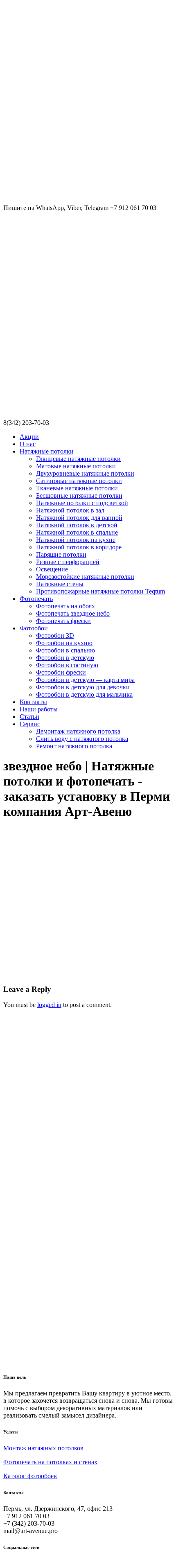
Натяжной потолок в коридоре (79, 547)
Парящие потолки (61, 554)
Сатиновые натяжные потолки (79, 480)
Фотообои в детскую (65, 657)
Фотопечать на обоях (65, 606)
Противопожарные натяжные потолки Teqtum (100, 591)
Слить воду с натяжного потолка (82, 738)
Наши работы (39, 709)
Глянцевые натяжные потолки (78, 458)
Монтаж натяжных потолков (43, 1448)
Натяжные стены (59, 583)
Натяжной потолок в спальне (77, 532)
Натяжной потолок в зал (70, 510)
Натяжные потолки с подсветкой (82, 502)
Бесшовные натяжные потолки (79, 495)
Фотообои (34, 628)
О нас (28, 443)
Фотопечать (36, 598)
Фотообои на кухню (64, 642)
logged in (49, 1004)
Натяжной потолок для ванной (79, 517)
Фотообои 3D (55, 635)
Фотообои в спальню (65, 650)
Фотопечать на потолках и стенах (50, 1461)
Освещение (52, 569)
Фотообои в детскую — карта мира (85, 679)
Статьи (29, 716)
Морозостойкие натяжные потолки (85, 576)
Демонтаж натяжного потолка (78, 731)
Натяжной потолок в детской (76, 525)
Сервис (30, 723)
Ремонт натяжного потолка (74, 746)
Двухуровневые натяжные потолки (85, 473)
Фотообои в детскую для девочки (83, 687)
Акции (29, 436)
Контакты (33, 701)
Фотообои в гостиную (67, 664)
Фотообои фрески (61, 672)
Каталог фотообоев (30, 1475)
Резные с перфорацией (67, 561)
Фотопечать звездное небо (73, 613)
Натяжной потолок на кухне (75, 539)
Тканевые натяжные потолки (77, 488)
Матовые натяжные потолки (76, 466)
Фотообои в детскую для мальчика (84, 694)
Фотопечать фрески (63, 620)
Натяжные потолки (47, 451)
